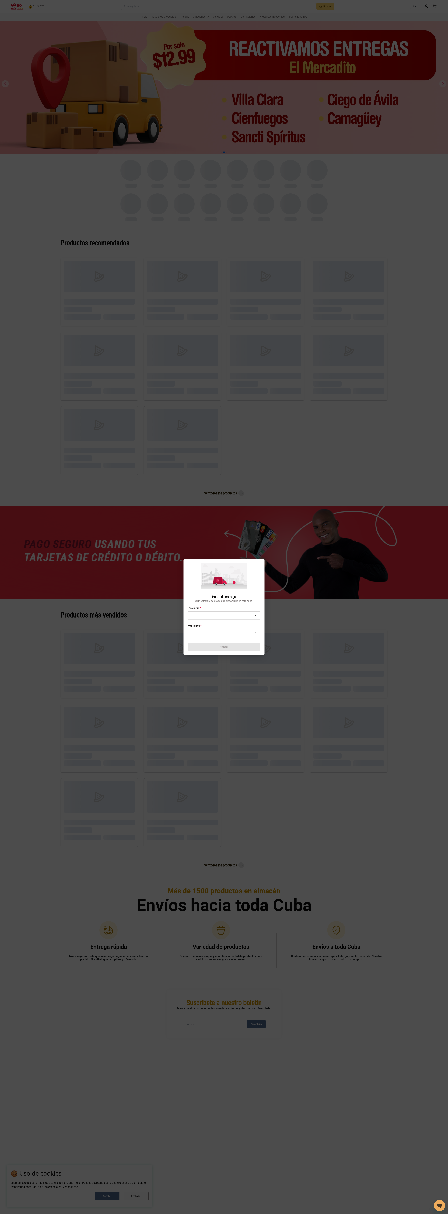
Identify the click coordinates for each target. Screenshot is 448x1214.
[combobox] (224, 615)
